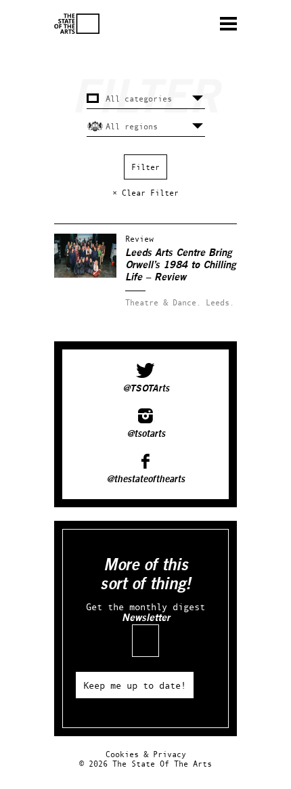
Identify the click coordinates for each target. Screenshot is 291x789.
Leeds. (220, 302)
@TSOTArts (145, 388)
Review (139, 239)
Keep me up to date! (134, 685)
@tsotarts (146, 434)
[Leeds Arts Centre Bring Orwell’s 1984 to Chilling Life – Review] (85, 275)
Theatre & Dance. (163, 302)
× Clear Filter (145, 193)
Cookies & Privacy (146, 754)
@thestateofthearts (145, 479)
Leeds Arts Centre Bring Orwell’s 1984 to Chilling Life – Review (180, 265)
